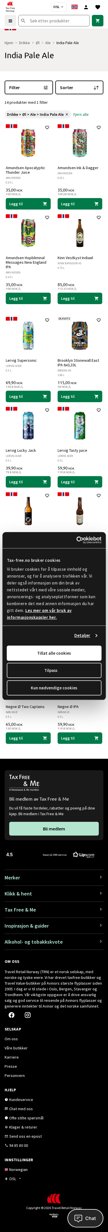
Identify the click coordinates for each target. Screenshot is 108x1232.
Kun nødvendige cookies (54, 688)
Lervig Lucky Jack (21, 450)
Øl (37, 42)
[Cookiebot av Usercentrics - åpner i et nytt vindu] (76, 540)
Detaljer (82, 635)
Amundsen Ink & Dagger (78, 167)
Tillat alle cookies (54, 653)
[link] (97, 20)
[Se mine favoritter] (97, 7)
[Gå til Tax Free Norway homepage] (10, 6)
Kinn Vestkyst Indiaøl (75, 257)
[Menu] (10, 20)
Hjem (9, 42)
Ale (48, 42)
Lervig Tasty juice (72, 450)
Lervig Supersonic (21, 360)
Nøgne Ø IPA (68, 706)
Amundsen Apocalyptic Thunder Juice (25, 170)
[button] (50, 854)
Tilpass (50, 670)
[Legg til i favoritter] (47, 127)
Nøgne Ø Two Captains (25, 706)
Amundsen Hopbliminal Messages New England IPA (26, 262)
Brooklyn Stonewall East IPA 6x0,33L (78, 362)
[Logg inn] (86, 7)
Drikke (24, 42)
